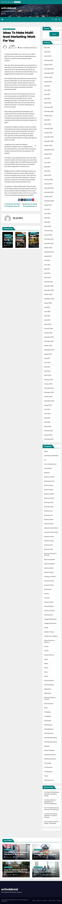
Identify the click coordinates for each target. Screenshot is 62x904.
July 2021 (47, 260)
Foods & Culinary (49, 610)
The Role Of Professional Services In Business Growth (51, 794)
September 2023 (49, 149)
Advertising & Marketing (9, 29)
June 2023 (47, 162)
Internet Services (49, 655)
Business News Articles (51, 528)
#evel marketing (24, 47)
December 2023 (49, 137)
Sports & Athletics (49, 750)
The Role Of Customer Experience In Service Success (50, 815)
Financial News (48, 602)
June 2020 (47, 311)
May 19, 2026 (38, 857)
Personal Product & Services (50, 698)
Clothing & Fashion (50, 576)
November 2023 (49, 141)
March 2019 (47, 375)
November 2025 (49, 73)
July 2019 (47, 358)
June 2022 (47, 213)
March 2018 (47, 426)
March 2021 (47, 277)
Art (45, 460)
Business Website (49, 559)
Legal (46, 659)
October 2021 (48, 247)
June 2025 (47, 90)
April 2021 (47, 273)
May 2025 (47, 94)
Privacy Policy (52, 900)
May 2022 (47, 218)
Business (47, 472)
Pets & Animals (48, 703)
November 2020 (49, 290)
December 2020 (49, 286)
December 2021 (49, 239)
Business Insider (49, 494)
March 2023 (47, 175)
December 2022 (49, 188)
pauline (13, 46)
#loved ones (33, 47)
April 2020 (47, 320)
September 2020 (49, 298)
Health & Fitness (49, 632)
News (46, 672)
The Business (48, 767)
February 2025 (48, 107)
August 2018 (48, 405)
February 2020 (48, 328)
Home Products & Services (49, 641)
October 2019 (48, 345)
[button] (52, 19)
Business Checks (49, 477)
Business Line (48, 511)
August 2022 (48, 205)
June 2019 (47, 362)
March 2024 (47, 124)
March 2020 (47, 324)
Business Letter (48, 502)
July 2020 (47, 307)
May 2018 (47, 418)
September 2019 (49, 350)
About (46, 451)
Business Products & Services (50, 554)
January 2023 (48, 183)
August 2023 (48, 154)
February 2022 (48, 230)
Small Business (48, 729)
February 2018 (48, 430)
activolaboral (8, 8)
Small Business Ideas (50, 737)
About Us (38, 900)
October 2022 (48, 196)
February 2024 (48, 128)
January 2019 (48, 384)
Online (46, 676)
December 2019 (49, 337)
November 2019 (49, 341)
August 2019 (48, 354)
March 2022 (47, 226)
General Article (48, 615)
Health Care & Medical (51, 636)
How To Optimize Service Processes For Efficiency (16, 871)
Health (46, 627)
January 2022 (48, 235)
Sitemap (59, 900)
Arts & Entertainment (50, 464)
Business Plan (48, 545)
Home (33, 900)
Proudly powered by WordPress (8, 899)
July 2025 (47, 86)
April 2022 (47, 222)
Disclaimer (44, 900)
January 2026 (48, 64)
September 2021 (49, 252)
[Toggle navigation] (59, 19)
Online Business (49, 680)
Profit (45, 708)
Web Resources (49, 780)
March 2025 (47, 103)
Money (46, 663)
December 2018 (49, 388)
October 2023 (48, 145)
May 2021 (47, 269)
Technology (47, 763)
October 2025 (48, 77)
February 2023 (48, 179)
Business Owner (49, 536)
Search (46, 28)
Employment (48, 589)
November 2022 (49, 192)
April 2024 (47, 120)
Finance (46, 593)
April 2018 (47, 422)
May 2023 (47, 166)
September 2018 (49, 401)
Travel (46, 776)
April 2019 (47, 371)
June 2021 (47, 264)
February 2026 (48, 60)
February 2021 (48, 281)
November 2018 (49, 392)
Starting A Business (50, 754)
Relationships (48, 725)
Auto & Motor (48, 468)
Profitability (47, 712)
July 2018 (47, 409)
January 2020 (48, 332)
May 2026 (47, 47)
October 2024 (48, 115)
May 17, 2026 (8, 874)
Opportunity (47, 689)
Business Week (48, 568)
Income (46, 646)
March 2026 (47, 56)
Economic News (49, 581)
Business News (48, 519)
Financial (47, 598)
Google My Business (50, 619)
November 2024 (49, 111)
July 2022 (47, 209)
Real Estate (47, 720)
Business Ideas (48, 485)
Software (46, 746)
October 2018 (48, 396)
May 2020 (47, 315)
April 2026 (47, 52)
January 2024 (48, 132)
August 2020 (48, 303)
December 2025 (49, 69)
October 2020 (48, 294)
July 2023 (47, 158)
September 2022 (49, 201)
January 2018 (48, 435)
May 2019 (47, 367)
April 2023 (47, 171)
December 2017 (49, 439)
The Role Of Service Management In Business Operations (50, 801)
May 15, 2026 (38, 874)
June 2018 (47, 413)
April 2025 (47, 98)
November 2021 (49, 243)
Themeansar (4, 901)
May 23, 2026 (8, 857)
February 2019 (48, 379)
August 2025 (48, 81)
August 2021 (48, 256)
